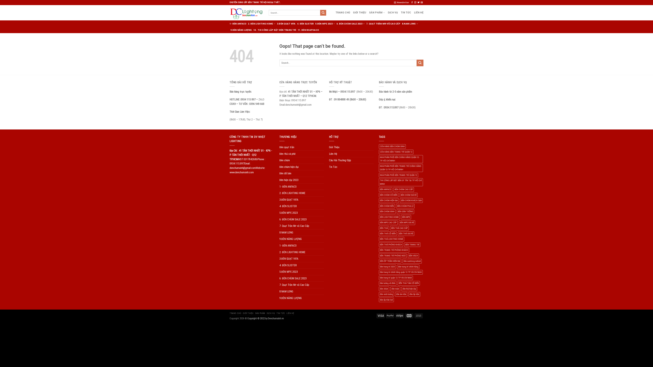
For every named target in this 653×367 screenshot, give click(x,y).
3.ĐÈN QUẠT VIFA (286, 23)
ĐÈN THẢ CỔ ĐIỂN (388, 233)
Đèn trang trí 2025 (387, 266)
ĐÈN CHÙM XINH (387, 211)
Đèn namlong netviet (412, 261)
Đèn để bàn (285, 173)
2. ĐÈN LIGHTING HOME (260, 23)
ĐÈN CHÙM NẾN (387, 206)
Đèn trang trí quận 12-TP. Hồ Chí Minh (396, 277)
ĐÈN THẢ (384, 228)
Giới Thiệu (359, 12)
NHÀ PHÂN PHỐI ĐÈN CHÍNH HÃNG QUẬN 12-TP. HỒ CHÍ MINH (399, 159)
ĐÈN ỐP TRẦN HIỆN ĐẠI (390, 261)
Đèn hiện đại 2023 (288, 180)
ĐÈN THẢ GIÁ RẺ (406, 233)
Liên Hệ (418, 12)
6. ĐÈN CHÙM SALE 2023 (349, 23)
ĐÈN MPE (406, 217)
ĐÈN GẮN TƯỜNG (405, 211)
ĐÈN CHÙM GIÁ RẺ (409, 195)
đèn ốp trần (414, 294)
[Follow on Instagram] (415, 2)
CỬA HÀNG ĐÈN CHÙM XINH (392, 146)
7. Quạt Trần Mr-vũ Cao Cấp (383, 23)
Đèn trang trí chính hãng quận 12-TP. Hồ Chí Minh (401, 272)
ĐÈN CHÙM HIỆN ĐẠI (389, 200)
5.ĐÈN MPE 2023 (324, 23)
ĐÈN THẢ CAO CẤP (399, 228)
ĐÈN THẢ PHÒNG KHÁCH (391, 244)
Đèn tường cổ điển (387, 283)
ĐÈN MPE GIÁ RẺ (407, 222)
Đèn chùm (284, 160)
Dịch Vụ (393, 12)
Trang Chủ (343, 12)
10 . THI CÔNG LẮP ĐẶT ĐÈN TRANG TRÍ (274, 30)
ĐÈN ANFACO (385, 189)
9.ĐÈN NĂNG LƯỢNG (241, 30)
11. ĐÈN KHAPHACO (308, 30)
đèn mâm (395, 288)
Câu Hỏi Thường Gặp (340, 160)
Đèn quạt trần (286, 147)
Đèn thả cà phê (287, 153)
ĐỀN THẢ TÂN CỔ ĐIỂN (409, 283)
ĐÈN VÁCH (413, 255)
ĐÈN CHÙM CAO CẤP (404, 189)
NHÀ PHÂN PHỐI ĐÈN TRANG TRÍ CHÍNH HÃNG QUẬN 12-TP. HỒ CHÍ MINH (400, 168)
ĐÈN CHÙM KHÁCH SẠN (411, 200)
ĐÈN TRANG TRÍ (412, 244)
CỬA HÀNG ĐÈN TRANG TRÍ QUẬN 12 (396, 152)
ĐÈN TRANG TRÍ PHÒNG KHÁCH (394, 250)
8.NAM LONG (409, 23)
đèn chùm (384, 288)
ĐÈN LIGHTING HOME (389, 217)
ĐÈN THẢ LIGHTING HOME (391, 239)
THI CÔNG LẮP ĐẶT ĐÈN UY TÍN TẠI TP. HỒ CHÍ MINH (401, 182)
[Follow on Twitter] (418, 2)
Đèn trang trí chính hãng (408, 266)
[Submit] (323, 13)
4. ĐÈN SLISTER (305, 23)
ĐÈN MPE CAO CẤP (388, 222)
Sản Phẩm (375, 12)
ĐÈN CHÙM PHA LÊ (405, 206)
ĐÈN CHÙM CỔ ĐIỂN (388, 195)
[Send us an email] (422, 2)
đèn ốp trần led (386, 300)
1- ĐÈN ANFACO (238, 23)
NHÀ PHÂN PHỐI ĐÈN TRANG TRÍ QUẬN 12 (398, 175)
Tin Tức (406, 12)
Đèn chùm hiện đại (289, 167)
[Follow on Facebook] (412, 2)
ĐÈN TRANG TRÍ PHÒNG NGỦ (393, 255)
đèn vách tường (386, 294)
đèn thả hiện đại (409, 288)
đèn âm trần (401, 294)
